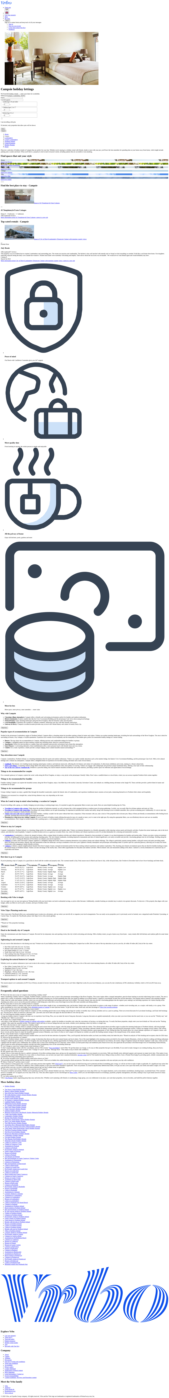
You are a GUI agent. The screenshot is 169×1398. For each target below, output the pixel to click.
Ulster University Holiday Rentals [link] (15, 1109)
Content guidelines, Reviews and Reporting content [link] (20, 1377)
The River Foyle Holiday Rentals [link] (15, 1132)
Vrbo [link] (6, 1386)
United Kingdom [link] (10, 143)
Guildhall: (8, 764)
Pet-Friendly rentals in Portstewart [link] (15, 1259)
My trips (7, 18)
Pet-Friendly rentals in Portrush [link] (14, 1149)
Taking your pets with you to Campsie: (18, 814)
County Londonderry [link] (11, 139)
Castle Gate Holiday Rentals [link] (13, 1114)
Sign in (7, 20)
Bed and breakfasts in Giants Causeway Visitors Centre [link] (22, 1158)
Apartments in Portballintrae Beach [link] (15, 1238)
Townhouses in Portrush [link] (12, 1156)
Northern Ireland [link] (10, 141)
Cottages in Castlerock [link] (12, 1239)
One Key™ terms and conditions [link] (15, 1361)
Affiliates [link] (7, 1358)
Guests (3, 100)
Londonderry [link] (9, 138)
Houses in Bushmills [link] (11, 1188)
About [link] (7, 1354)
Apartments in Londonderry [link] (13, 1195)
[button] (84, 1082)
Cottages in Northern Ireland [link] (13, 1215)
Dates (2, 98)
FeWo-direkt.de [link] (9, 1389)
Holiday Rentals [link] (10, 145)
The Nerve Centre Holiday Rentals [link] (15, 1089)
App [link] (6, 1344)
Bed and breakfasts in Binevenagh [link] (15, 1164)
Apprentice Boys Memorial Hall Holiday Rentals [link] (20, 1125)
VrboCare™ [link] (59, 1064)
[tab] (10, 1086)
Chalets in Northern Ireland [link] (13, 1213)
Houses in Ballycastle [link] (11, 1183)
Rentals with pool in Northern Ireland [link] (16, 1229)
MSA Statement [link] (9, 1372)
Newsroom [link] (8, 1360)
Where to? (4, 96)
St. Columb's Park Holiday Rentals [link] (15, 1105)
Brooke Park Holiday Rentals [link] (14, 1118)
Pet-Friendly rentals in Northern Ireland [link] (17, 1216)
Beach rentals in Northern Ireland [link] (15, 1208)
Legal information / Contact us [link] (14, 1374)
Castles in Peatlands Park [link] (12, 1262)
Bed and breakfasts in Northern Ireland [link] (17, 1209)
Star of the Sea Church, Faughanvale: (17, 767)
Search (4, 131)
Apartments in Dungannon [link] (13, 1160)
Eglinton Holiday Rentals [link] (12, 1111)
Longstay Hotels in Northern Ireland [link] (16, 1232)
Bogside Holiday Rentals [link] (12, 1096)
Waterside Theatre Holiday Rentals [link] (15, 1141)
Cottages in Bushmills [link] (11, 1185)
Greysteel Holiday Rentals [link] (13, 1137)
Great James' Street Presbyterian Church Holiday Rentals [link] (22, 1128)
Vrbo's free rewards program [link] (108, 1007)
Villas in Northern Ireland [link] (12, 1231)
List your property (10, 15)
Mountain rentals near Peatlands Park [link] (16, 1264)
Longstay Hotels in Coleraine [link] (14, 1194)
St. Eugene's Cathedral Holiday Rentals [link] (17, 1100)
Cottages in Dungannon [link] (12, 1162)
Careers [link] (7, 1356)
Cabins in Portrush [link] (10, 1155)
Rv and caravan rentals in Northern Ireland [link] (18, 1211)
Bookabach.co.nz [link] (10, 1391)
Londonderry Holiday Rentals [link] (14, 1116)
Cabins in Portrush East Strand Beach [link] (16, 1202)
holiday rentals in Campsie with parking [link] (32, 1021)
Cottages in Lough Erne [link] (12, 1167)
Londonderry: (10, 835)
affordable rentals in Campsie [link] (40, 1007)
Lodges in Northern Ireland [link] (13, 1225)
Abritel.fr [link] (7, 1387)
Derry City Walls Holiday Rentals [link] (15, 1121)
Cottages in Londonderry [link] (12, 1197)
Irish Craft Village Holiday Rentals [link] (15, 1107)
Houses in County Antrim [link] (13, 1245)
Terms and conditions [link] (11, 1363)
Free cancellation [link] (54, 1048)
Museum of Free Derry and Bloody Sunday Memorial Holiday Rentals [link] (26, 1112)
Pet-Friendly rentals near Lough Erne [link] (16, 1169)
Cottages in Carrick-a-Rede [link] (13, 1236)
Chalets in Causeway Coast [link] (13, 1144)
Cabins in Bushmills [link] (11, 1190)
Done (3, 129)
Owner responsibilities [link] (11, 1376)
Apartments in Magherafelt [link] (13, 1252)
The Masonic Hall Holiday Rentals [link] (15, 1139)
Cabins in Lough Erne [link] (11, 1172)
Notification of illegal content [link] (14, 1370)
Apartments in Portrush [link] (12, 1146)
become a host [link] (82, 1055)
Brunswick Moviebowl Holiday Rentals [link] (17, 1134)
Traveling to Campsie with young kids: (18, 810)
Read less (4, 727)
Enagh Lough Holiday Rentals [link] (14, 1098)
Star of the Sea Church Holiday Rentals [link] (17, 1093)
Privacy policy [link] (9, 1367)
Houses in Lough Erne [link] (12, 1171)
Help (6, 17)
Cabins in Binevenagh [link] (11, 1165)
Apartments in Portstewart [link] (13, 1254)
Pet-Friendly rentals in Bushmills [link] (15, 1186)
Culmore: (8, 846)
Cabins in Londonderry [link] (12, 1201)
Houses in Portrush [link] (10, 1153)
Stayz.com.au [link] (9, 1393)
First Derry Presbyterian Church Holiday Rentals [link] (20, 1119)
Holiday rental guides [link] (11, 1343)
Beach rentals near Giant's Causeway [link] (16, 1174)
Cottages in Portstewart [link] (12, 1257)
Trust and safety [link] (9, 1339)
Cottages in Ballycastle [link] (12, 1181)
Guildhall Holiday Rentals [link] (13, 1102)
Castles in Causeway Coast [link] (13, 1142)
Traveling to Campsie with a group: (17, 808)
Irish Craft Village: (11, 766)
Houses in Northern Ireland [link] (13, 1224)
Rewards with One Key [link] (12, 1346)
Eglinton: (8, 840)
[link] (25, 29)
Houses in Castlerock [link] (11, 1241)
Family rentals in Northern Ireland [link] (15, 1218)
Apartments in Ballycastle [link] (13, 1179)
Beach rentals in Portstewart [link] (13, 1255)
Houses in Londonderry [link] (12, 1199)
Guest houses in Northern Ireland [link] (15, 1220)
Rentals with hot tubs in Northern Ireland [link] (17, 1222)
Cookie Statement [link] (10, 1369)
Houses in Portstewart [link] (11, 1261)
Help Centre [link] (73, 1072)
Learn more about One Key (17, 28)
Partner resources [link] (10, 1341)
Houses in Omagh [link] (10, 1243)
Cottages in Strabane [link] (11, 1204)
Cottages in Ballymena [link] (12, 1247)
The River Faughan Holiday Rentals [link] (16, 1130)
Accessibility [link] (9, 1365)
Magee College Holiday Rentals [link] (14, 1091)
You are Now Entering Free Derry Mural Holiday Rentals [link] (22, 1126)
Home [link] (7, 134)
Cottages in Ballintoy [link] (11, 1250)
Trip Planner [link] (9, 1078)
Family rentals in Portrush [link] (13, 1151)
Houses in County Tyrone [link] (13, 1178)
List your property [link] (10, 1335)
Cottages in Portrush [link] (11, 1148)
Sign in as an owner (15, 26)
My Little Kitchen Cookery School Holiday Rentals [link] (21, 1095)
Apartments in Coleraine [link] (12, 1192)
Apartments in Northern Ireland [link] (14, 1206)
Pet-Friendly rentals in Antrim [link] (14, 1234)
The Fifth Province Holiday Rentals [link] (16, 1123)
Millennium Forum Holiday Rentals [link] (16, 1103)
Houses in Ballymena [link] (11, 1248)
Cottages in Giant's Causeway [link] (14, 1176)
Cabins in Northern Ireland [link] (13, 1227)
